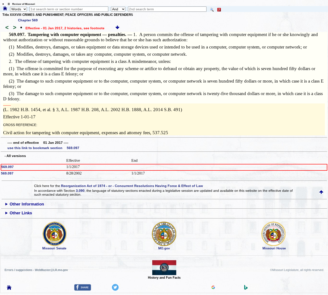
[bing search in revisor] (246, 288)
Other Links (21, 213)
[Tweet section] (115, 289)
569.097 (7, 167)
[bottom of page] (117, 28)
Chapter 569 (28, 20)
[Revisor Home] (9, 288)
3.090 (80, 191)
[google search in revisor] (213, 288)
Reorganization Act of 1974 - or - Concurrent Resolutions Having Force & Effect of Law (132, 186)
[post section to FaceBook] (82, 289)
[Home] (5, 8)
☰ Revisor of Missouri (20, 4)
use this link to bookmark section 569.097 (43, 148)
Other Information (27, 204)
